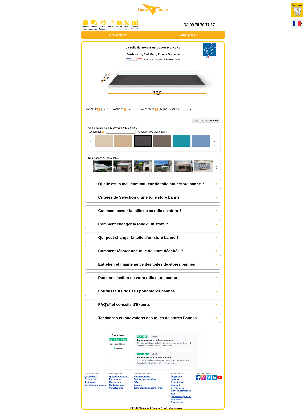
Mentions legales (142, 376)
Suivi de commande (181, 391)
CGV (136, 382)
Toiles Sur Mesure (117, 35)
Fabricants (176, 399)
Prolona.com (90, 379)
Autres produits (189, 35)
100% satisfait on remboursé (148, 388)
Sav (173, 393)
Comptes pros (116, 388)
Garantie (138, 385)
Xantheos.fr (90, 382)
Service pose (177, 388)
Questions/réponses (181, 396)
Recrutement (115, 379)
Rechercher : (97, 131)
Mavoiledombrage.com (95, 385)
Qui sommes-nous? (119, 376)
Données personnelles (145, 379)
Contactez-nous (116, 385)
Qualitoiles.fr (90, 376)
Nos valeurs (115, 382)
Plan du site (177, 402)
